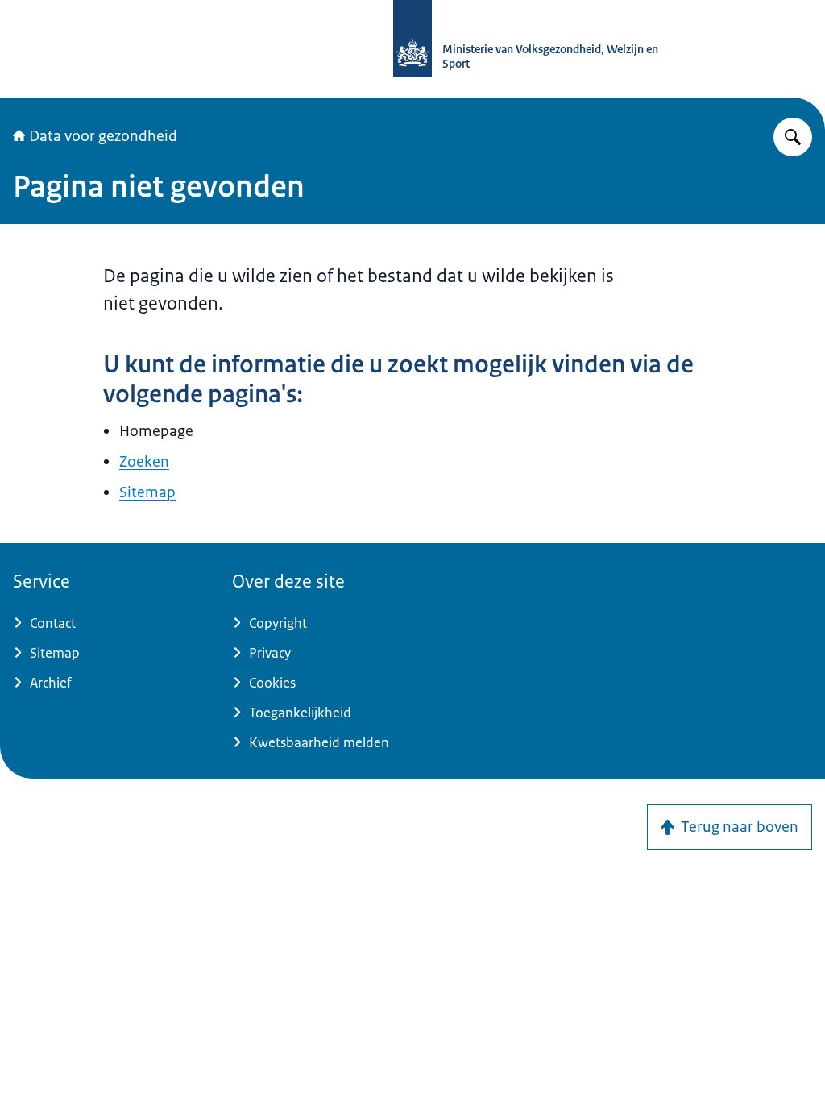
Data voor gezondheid (103, 136)
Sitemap (147, 492)
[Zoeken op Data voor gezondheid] (792, 137)
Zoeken (144, 462)
